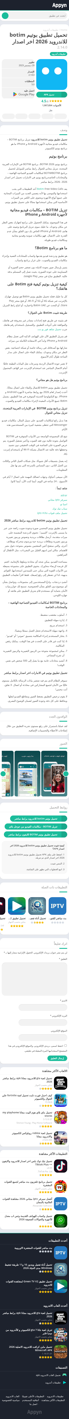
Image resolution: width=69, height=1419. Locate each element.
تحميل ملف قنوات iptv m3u (52, 513)
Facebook (60, 116)
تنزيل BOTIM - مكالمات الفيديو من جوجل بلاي (33, 826)
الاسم (63, 1000)
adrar (64, 495)
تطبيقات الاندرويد (55, 1396)
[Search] (5, 15)
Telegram (21, 116)
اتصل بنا (33, 1404)
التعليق (63, 958)
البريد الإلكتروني (58, 1015)
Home (64, 29)
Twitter (47, 116)
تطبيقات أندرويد (50, 29)
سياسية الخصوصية (11, 1400)
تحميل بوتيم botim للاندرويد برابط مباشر (36, 818)
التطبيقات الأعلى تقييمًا (33, 1396)
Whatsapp (8, 116)
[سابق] (66, 774)
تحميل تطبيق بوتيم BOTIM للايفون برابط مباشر (32, 834)
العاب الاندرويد (12, 1396)
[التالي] (3, 774)
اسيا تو (63, 504)
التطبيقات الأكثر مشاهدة (53, 1400)
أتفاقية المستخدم (30, 1400)
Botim (40, 188)
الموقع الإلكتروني (59, 1030)
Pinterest (34, 116)
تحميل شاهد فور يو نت (49, 329)
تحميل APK (49, 94)
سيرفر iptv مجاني (57, 499)
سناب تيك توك (59, 508)
